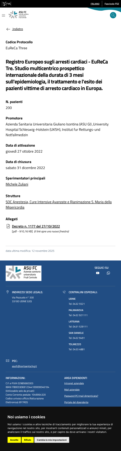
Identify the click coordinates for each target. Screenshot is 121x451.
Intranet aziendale (74, 383)
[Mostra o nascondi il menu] (3, 15)
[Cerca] (113, 15)
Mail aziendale (72, 389)
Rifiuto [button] (27, 440)
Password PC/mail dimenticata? (81, 396)
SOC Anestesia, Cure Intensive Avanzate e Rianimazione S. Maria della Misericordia (59, 204)
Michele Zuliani (17, 184)
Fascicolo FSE (112, 4)
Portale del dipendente (76, 402)
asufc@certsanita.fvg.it (24, 366)
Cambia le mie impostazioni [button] (52, 440)
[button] (95, 4)
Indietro (17, 28)
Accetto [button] (14, 440)
